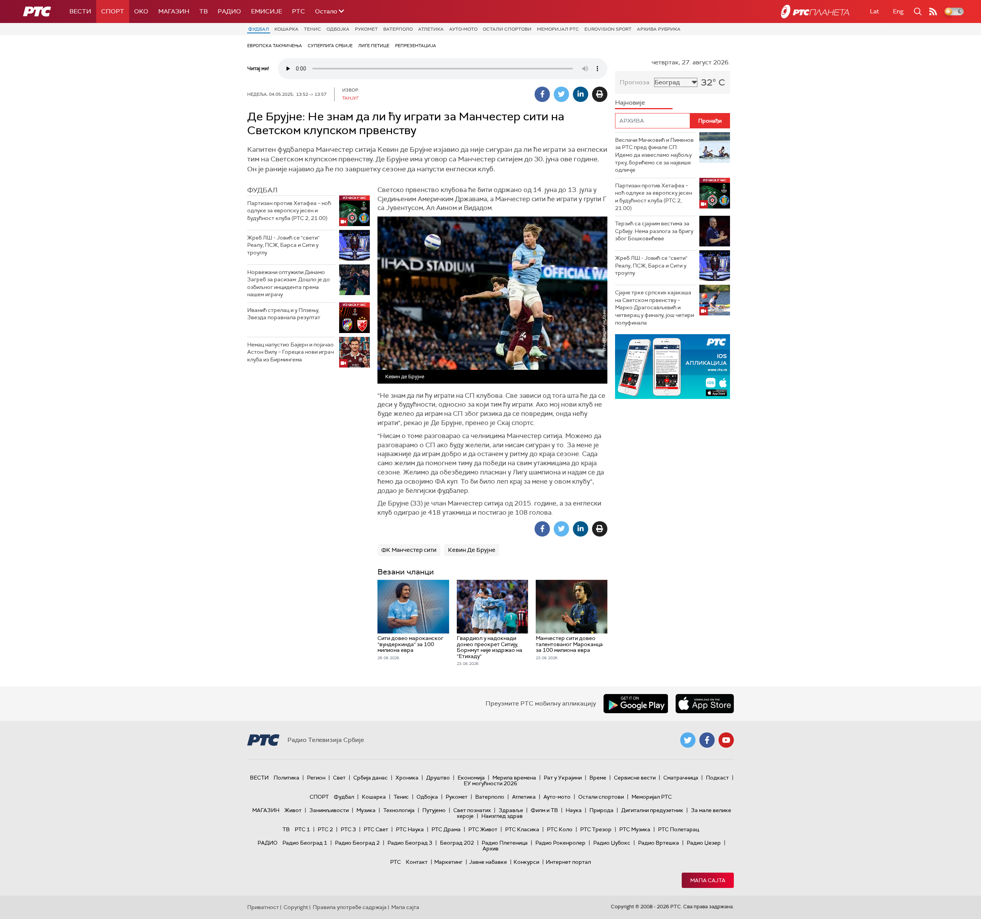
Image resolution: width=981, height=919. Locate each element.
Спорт (112, 11)
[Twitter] (561, 94)
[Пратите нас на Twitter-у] (688, 740)
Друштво (438, 777)
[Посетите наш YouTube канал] (726, 740)
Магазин (173, 11)
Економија (471, 777)
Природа (601, 810)
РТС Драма (446, 829)
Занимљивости (329, 810)
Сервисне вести (635, 777)
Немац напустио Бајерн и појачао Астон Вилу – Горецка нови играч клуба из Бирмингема (290, 352)
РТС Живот (482, 829)
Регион (316, 777)
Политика (286, 777)
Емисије (266, 11)
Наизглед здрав (502, 815)
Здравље (511, 810)
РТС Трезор (596, 829)
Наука (574, 810)
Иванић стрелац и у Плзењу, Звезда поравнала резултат (283, 314)
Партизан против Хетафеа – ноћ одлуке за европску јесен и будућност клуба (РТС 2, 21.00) (289, 211)
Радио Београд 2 (357, 842)
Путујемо (434, 810)
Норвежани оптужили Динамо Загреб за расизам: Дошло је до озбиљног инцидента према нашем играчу (288, 283)
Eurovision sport (608, 29)
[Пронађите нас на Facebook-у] (707, 740)
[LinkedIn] (580, 94)
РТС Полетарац (678, 829)
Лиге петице (373, 45)
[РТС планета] (815, 11)
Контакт (417, 861)
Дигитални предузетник (652, 810)
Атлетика (431, 29)
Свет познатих (472, 810)
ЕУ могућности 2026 (490, 783)
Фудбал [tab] (262, 190)
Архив (490, 848)
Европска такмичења (274, 45)
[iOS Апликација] (672, 366)
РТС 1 (302, 829)
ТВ (203, 11)
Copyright (296, 907)
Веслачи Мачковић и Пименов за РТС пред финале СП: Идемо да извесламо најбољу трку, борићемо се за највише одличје (654, 154)
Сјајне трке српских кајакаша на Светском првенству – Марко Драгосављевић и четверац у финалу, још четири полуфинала (654, 307)
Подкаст (717, 777)
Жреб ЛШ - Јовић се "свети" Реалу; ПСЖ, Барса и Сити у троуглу (283, 245)
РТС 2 (325, 829)
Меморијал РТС (558, 29)
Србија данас (370, 777)
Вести (80, 11)
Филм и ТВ (544, 810)
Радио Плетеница (505, 842)
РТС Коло (560, 829)
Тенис (312, 29)
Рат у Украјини (563, 777)
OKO (141, 11)
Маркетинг (448, 861)
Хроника (406, 777)
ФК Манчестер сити (408, 550)
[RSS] (933, 11)
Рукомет (366, 29)
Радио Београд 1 (304, 842)
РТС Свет (376, 829)
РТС (298, 11)
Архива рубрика (659, 29)
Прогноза (635, 82)
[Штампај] (599, 94)
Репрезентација (415, 45)
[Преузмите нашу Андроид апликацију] (636, 703)
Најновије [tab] (630, 102)
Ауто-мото (463, 29)
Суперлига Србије (330, 45)
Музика (366, 810)
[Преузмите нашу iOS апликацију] (705, 703)
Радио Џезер (704, 842)
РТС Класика (522, 829)
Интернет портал (568, 861)
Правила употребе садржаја (350, 907)
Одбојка (337, 29)
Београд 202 (457, 842)
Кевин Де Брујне (471, 550)
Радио (229, 11)
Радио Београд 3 (409, 842)
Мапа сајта (707, 880)
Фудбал (258, 29)
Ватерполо (398, 29)
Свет (339, 777)
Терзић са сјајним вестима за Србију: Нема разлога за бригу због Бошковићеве (654, 231)
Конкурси (526, 861)
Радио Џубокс (611, 842)
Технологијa (399, 810)
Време (597, 777)
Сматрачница (680, 777)
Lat (874, 11)
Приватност (263, 907)
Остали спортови (507, 29)
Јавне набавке (488, 861)
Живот (293, 810)
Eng (898, 11)
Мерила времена (514, 777)
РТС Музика (634, 829)
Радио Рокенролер (560, 842)
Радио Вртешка (658, 842)
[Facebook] (542, 94)
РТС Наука (410, 829)
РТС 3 (348, 829)
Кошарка (286, 29)
